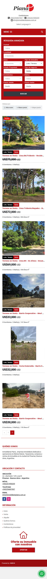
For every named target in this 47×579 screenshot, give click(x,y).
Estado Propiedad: (10, 67)
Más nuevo (9, 108)
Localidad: (7, 52)
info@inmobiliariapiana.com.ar (14, 495)
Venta (6, 514)
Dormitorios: (8, 75)
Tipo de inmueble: (31, 60)
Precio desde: (9, 82)
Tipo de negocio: (31, 67)
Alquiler (6, 518)
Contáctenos (8, 524)
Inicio (6, 511)
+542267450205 (33, 18)
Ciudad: (6, 45)
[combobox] (23, 48)
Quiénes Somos (9, 521)
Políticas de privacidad (12, 527)
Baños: (27, 75)
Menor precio (22, 108)
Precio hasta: (30, 82)
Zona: (6, 60)
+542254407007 (16, 18)
